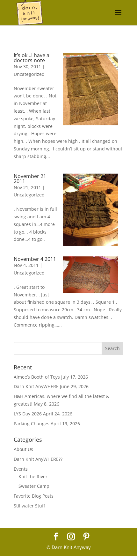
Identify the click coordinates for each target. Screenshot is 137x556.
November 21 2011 (30, 179)
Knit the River (32, 476)
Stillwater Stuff (29, 506)
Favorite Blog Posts (34, 496)
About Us (23, 449)
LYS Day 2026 (28, 414)
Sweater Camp (33, 486)
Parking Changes (31, 423)
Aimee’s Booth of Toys (37, 377)
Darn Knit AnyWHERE (36, 386)
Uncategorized (29, 74)
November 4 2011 (35, 258)
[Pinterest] (86, 537)
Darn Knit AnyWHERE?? (38, 459)
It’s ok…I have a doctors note (31, 58)
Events (21, 469)
